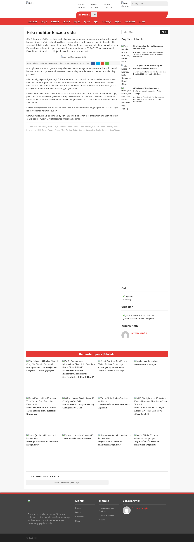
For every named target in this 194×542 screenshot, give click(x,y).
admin (35, 63)
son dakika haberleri (100, 130)
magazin (51, 130)
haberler (109, 127)
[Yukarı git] (189, 537)
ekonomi (62, 127)
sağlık (75, 130)
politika (69, 130)
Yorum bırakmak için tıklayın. (67, 482)
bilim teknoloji (35, 127)
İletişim (78, 512)
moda (57, 130)
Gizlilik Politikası (106, 515)
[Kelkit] (30, 3)
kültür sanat (41, 130)
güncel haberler (85, 127)
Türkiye (117, 130)
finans (69, 127)
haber (102, 127)
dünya (55, 127)
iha (35, 130)
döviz (50, 127)
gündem (95, 127)
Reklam (78, 521)
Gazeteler (79, 517)
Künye (78, 508)
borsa (44, 127)
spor (111, 130)
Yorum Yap (84, 63)
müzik (63, 130)
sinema (81, 130)
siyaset (88, 130)
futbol (75, 127)
